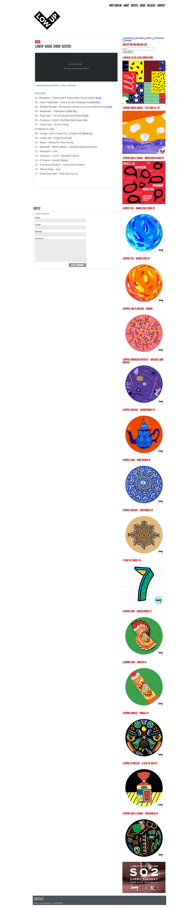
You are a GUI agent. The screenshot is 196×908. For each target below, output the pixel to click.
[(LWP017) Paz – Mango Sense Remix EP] (143, 254)
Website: (38, 231)
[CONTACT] (161, 5)
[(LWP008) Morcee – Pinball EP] (143, 759)
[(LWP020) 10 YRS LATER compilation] (143, 103)
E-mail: (38, 225)
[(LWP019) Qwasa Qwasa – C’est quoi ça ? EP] (143, 153)
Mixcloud (72, 86)
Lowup (63, 86)
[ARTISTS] (134, 5)
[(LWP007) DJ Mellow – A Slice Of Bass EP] (143, 809)
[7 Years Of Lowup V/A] (143, 584)
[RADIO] (142, 5)
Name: (37, 218)
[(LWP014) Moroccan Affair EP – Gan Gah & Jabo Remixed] (143, 405)
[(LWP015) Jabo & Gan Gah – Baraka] (143, 333)
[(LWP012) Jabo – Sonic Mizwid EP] (143, 505)
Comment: (39, 238)
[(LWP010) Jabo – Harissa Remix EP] (143, 635)
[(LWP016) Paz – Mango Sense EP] (143, 304)
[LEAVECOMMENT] (77, 265)
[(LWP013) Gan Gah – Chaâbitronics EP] (143, 455)
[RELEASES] (151, 5)
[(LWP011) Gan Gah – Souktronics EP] (143, 556)
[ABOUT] (126, 5)
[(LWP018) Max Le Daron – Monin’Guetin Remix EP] (143, 204)
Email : (125, 49)
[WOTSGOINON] (115, 5)
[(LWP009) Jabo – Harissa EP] (143, 686)
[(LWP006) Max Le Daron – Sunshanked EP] (143, 859)
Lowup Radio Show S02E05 (47, 86)
